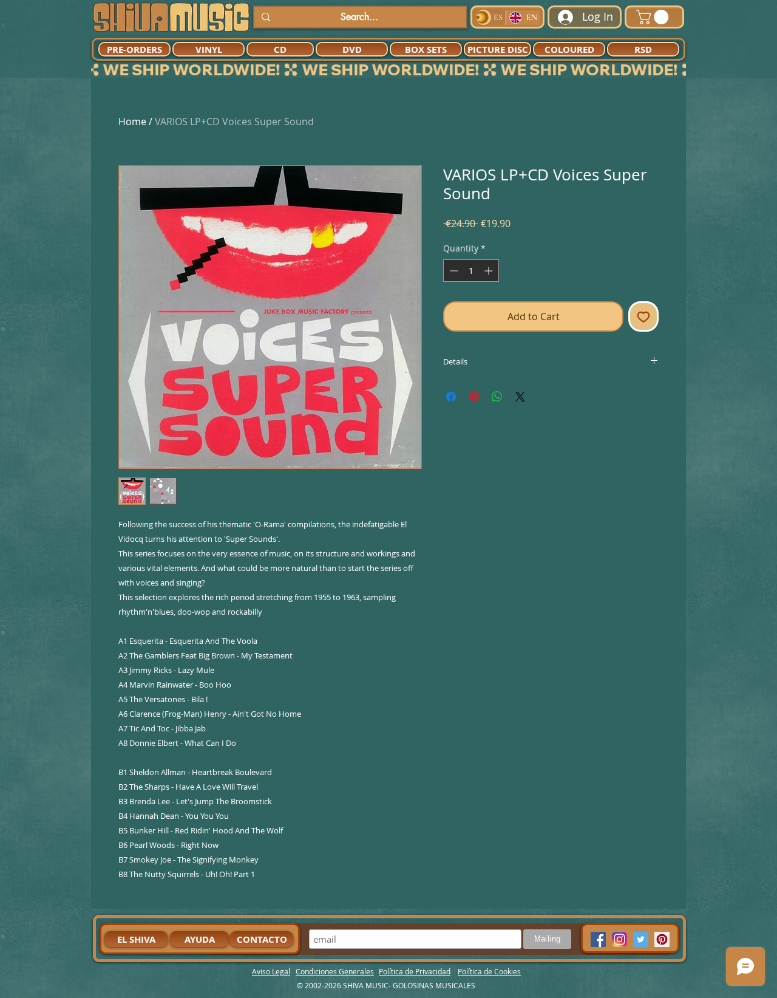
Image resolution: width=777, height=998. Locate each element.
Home (132, 121)
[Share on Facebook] (451, 396)
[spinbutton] (471, 270)
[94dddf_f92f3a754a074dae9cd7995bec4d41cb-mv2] (619, 939)
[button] (654, 17)
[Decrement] (452, 270)
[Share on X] (520, 396)
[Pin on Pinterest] (474, 396)
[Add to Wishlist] (643, 316)
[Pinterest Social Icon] (662, 939)
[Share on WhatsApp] (497, 396)
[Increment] (489, 270)
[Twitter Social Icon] (640, 939)
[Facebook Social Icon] (598, 939)
